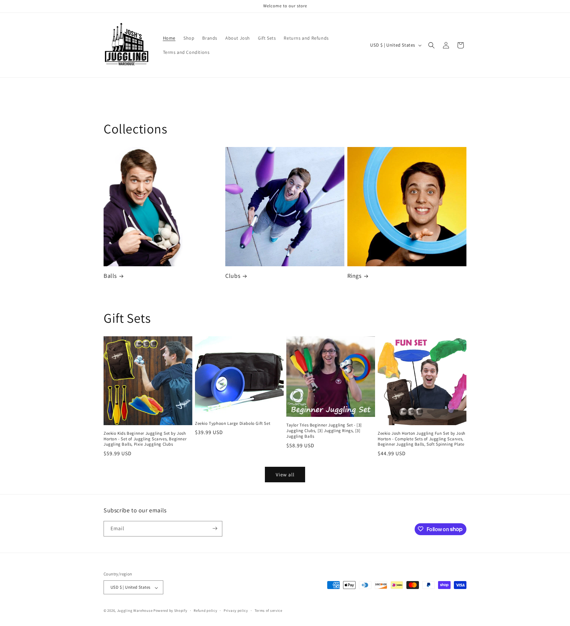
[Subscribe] (214, 528)
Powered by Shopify (170, 610)
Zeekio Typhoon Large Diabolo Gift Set (232, 423)
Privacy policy (236, 610)
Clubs (232, 276)
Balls (110, 276)
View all (285, 474)
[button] (431, 45)
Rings (354, 276)
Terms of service (268, 610)
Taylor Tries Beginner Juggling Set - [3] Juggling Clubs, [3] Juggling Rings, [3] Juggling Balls (324, 431)
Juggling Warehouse (135, 610)
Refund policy (205, 610)
